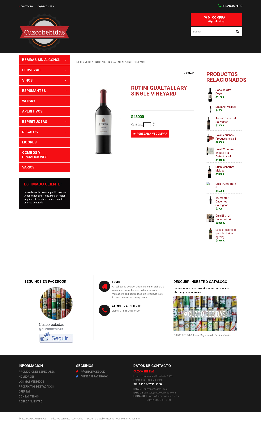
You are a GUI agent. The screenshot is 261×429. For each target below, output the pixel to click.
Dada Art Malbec (226, 106)
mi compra (47, 6)
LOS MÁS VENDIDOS (31, 381)
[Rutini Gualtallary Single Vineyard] (103, 121)
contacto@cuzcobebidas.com (160, 392)
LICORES (29, 142)
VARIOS (28, 167)
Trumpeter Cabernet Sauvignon (222, 201)
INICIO (79, 62)
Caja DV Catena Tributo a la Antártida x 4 (225, 153)
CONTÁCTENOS (29, 396)
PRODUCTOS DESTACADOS (36, 386)
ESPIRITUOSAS (34, 121)
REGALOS (30, 132)
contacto (27, 6)
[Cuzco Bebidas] (55, 32)
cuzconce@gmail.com (156, 389)
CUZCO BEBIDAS (36, 418)
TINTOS (97, 62)
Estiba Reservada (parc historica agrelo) (226, 233)
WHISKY (28, 101)
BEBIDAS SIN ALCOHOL (41, 59)
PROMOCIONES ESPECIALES (37, 371)
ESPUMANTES (34, 90)
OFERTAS (25, 391)
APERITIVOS (32, 111)
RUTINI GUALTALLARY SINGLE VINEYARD (124, 62)
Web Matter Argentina (128, 418)
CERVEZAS (31, 70)
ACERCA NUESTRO (30, 401)
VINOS (27, 80)
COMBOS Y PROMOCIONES (35, 154)
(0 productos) (216, 19)
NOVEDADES (27, 376)
